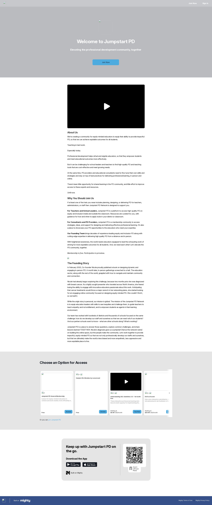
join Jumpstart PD (54, 420)
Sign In (205, 3)
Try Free (137, 412)
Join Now (193, 3)
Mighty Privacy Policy (202, 500)
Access (68, 412)
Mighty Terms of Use (185, 500)
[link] (57, 393)
